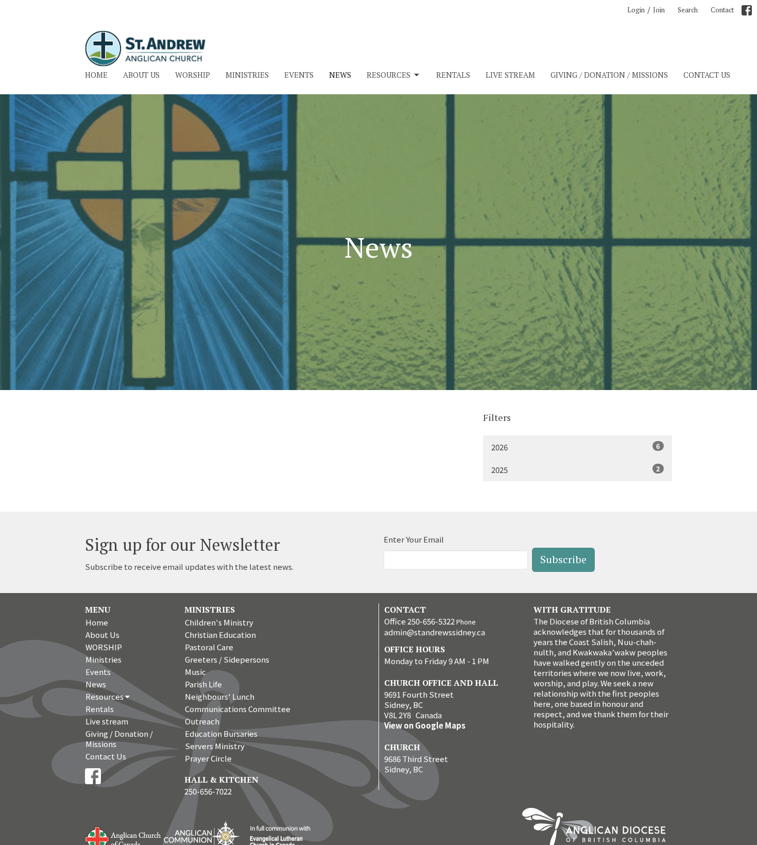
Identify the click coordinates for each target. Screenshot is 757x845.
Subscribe (563, 559)
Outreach (202, 721)
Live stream (510, 75)
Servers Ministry (215, 745)
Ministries (247, 75)
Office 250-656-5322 (419, 621)
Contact (722, 9)
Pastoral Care (209, 646)
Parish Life (203, 684)
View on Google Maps (425, 725)
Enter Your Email (414, 539)
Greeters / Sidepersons (227, 659)
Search (688, 9)
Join (659, 9)
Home (96, 75)
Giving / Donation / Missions (609, 75)
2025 (575, 469)
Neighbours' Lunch (219, 696)
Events (299, 75)
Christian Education (220, 634)
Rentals (453, 75)
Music (195, 671)
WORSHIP (192, 75)
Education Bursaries (221, 733)
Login (636, 9)
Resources (388, 75)
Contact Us (706, 75)
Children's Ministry (219, 622)
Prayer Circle (208, 758)
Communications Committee (237, 708)
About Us (141, 75)
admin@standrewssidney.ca (434, 632)
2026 (575, 446)
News (340, 75)
